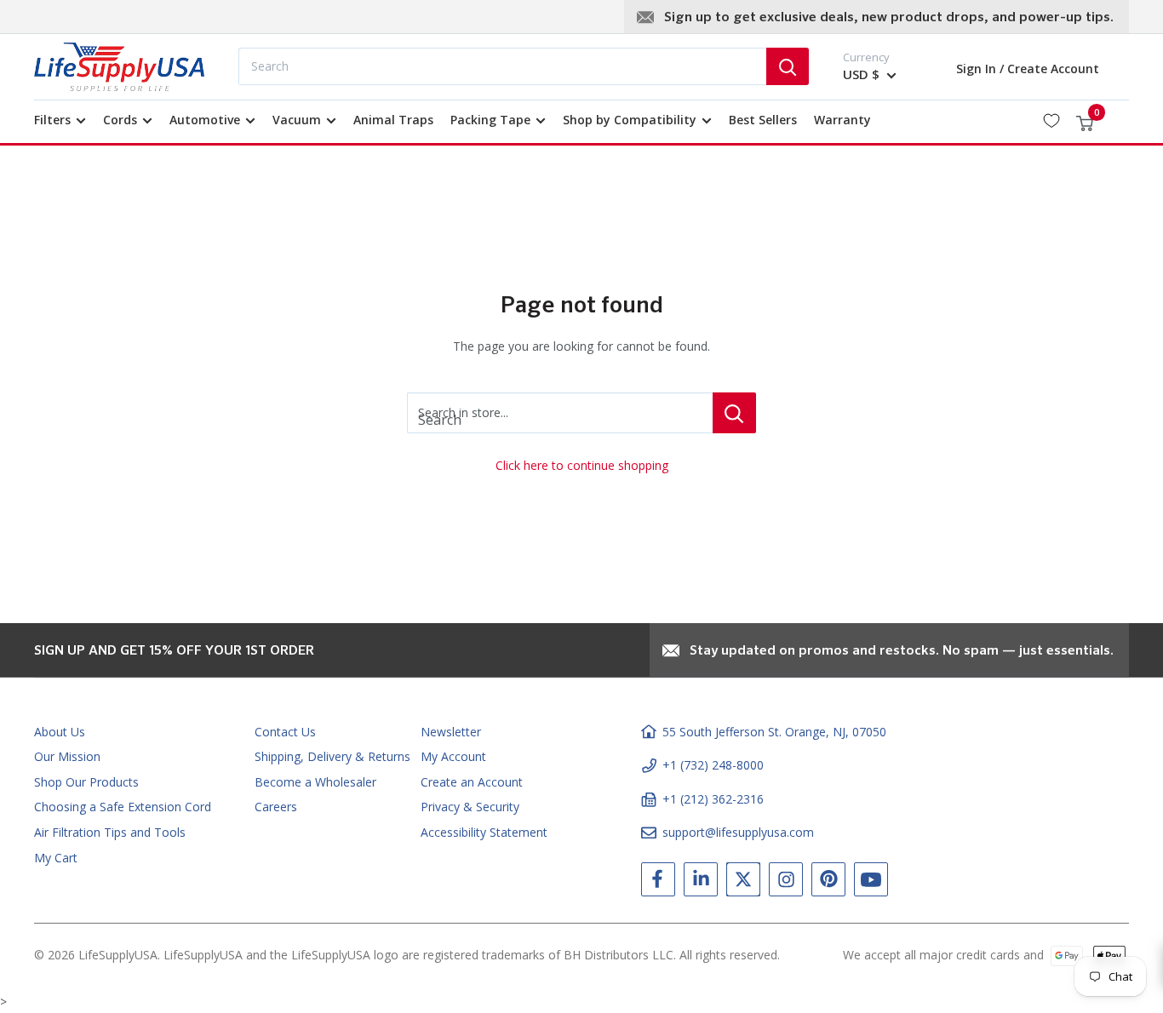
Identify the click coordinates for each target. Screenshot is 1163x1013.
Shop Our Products (86, 782)
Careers (276, 806)
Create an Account (472, 782)
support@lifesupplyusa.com (738, 832)
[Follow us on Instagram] (786, 882)
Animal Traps (393, 120)
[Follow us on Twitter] (743, 882)
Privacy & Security (470, 806)
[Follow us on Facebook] (658, 882)
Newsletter (451, 732)
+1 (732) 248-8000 (713, 765)
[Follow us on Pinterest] (828, 882)
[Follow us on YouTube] (871, 882)
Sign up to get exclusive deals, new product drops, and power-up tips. (889, 18)
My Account (453, 756)
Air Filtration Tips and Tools (110, 832)
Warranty (842, 120)
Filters (52, 120)
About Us (59, 732)
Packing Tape (490, 120)
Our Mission (67, 756)
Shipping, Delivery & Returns (332, 756)
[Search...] (787, 66)
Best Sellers (763, 120)
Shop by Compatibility (629, 120)
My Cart (55, 858)
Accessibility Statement (484, 832)
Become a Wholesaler (315, 782)
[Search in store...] (734, 412)
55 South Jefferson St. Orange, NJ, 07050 (774, 732)
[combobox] (502, 66)
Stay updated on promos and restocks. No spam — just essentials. (902, 651)
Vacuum (296, 120)
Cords (120, 120)
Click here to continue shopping (582, 465)
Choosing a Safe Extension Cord (122, 806)
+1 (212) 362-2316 (713, 799)
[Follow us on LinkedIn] (701, 882)
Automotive (204, 120)
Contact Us (285, 732)
